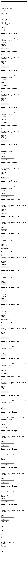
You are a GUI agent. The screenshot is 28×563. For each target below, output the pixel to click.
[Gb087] (3, 202)
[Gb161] (3, 398)
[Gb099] (3, 255)
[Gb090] (3, 219)
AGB (5, 551)
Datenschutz (6, 552)
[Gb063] (3, 361)
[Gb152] (3, 273)
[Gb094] (3, 236)
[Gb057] (3, 344)
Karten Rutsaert (7, 529)
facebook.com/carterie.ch (6, 539)
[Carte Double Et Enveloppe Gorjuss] (3, 36)
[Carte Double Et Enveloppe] (3, 415)
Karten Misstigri (7, 527)
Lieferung (6, 554)
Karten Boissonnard (8, 526)
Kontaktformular (7, 550)
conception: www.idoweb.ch (7, 558)
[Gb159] (3, 326)
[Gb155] (3, 290)
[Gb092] (3, 379)
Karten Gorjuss (7, 525)
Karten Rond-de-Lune (9, 530)
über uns (6, 548)
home (5, 523)
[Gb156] (3, 307)
